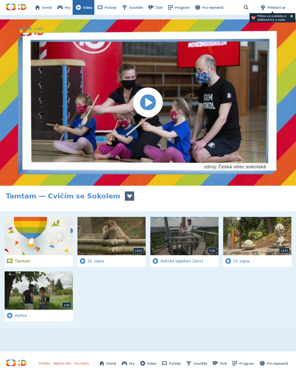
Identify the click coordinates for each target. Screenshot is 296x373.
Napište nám (62, 363)
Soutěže (136, 7)
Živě (159, 7)
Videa (87, 7)
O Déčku (44, 363)
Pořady (111, 7)
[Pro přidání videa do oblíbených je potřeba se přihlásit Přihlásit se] (129, 196)
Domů (47, 7)
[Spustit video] (148, 102)
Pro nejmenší (212, 7)
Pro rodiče (81, 363)
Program (182, 7)
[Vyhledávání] (246, 7)
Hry (67, 7)
